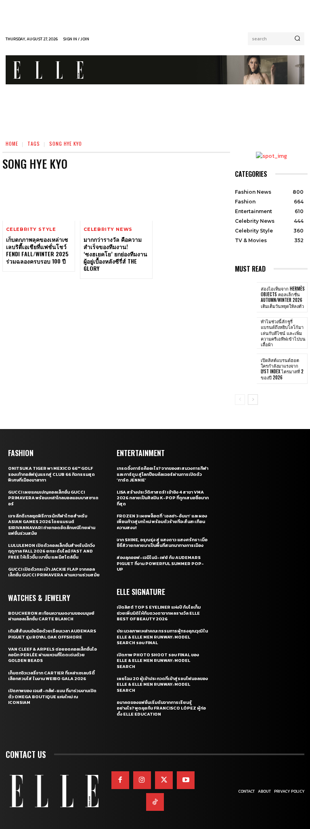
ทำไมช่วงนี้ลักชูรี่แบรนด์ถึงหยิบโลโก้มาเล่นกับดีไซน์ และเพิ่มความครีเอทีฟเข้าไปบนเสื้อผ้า (283, 333)
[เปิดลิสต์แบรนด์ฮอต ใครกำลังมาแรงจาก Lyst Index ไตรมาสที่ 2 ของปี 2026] (246, 369)
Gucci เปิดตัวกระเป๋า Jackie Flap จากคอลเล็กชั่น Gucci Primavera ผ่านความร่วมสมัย (54, 572)
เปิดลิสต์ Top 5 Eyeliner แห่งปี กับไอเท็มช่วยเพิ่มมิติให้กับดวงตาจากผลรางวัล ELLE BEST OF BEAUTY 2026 (159, 613)
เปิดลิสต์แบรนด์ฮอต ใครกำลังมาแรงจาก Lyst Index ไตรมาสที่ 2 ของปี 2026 (282, 369)
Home (12, 143)
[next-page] (253, 399)
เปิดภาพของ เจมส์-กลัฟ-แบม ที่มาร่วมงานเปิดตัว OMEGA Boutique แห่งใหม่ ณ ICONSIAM (52, 696)
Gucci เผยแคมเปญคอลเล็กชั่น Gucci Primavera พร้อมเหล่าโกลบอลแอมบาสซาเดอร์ (53, 498)
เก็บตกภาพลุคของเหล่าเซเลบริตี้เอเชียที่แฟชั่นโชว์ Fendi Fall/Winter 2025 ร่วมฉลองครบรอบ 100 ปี (37, 250)
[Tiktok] (155, 802)
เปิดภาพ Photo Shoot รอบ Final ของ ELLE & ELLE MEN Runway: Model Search (158, 660)
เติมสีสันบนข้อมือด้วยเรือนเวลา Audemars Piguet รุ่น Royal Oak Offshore (52, 634)
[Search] (297, 38)
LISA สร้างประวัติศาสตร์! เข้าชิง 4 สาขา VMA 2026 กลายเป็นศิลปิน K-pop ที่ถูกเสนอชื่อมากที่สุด (163, 498)
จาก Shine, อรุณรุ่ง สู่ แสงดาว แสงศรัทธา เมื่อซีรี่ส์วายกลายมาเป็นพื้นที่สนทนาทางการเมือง (162, 542)
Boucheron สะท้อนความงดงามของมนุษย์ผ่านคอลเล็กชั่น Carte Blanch (51, 616)
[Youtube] (186, 780)
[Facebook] (120, 780)
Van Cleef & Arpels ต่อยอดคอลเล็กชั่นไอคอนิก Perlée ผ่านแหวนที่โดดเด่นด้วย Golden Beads (52, 655)
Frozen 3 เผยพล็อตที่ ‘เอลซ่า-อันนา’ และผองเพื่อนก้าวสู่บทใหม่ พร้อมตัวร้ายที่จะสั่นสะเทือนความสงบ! (162, 522)
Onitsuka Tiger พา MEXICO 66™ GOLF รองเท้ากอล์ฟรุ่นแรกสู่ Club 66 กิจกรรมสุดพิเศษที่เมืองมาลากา (51, 474)
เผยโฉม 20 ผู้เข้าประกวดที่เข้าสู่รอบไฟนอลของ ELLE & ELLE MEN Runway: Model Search (162, 684)
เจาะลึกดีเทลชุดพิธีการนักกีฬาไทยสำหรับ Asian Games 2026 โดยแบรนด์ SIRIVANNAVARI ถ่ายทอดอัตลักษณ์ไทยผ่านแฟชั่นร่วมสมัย (51, 524)
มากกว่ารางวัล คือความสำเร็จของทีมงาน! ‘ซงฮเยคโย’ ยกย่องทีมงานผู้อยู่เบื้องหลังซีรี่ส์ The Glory (115, 254)
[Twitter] (164, 780)
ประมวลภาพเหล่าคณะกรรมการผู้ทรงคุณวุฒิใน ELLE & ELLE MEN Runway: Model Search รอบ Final (162, 637)
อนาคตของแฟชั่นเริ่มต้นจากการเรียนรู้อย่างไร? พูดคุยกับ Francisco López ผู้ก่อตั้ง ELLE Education (161, 708)
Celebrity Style (31, 229)
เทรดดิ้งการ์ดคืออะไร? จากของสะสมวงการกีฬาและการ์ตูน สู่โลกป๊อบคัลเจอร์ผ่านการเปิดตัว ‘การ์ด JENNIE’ (162, 474)
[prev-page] (240, 399)
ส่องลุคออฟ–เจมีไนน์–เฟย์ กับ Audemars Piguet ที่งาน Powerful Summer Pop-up (160, 563)
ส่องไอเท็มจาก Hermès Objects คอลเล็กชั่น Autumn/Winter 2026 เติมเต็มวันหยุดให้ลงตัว (283, 297)
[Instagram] (142, 780)
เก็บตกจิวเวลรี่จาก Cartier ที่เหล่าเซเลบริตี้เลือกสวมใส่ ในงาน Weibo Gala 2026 (51, 676)
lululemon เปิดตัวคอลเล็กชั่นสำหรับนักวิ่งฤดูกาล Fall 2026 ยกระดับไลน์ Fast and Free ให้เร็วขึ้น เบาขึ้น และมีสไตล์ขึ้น (51, 551)
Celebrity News (108, 229)
